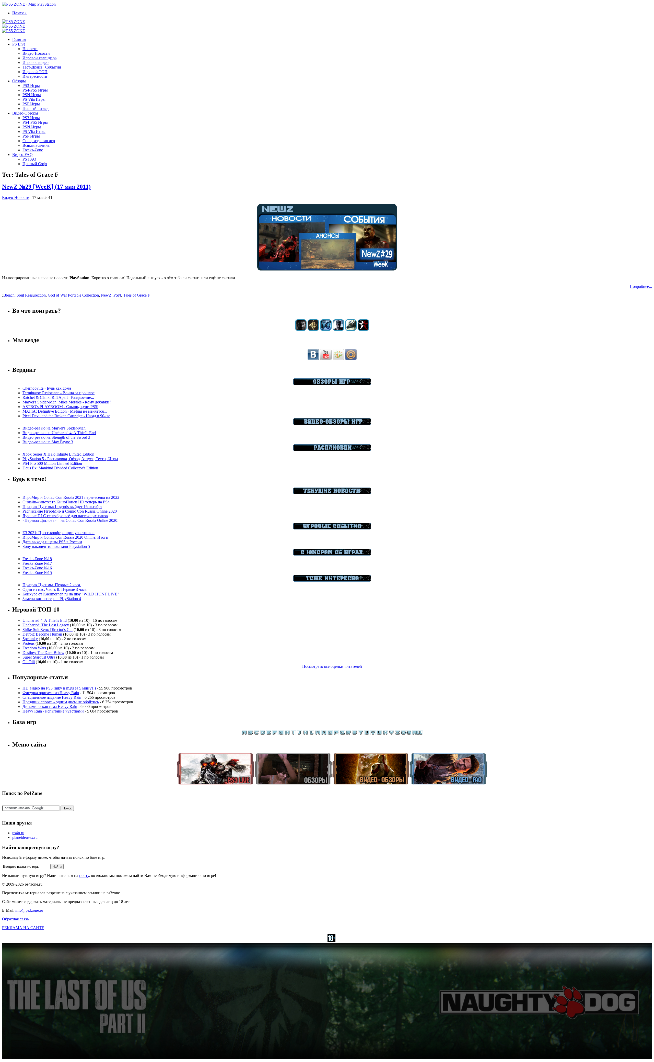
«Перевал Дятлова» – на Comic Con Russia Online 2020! (70, 520)
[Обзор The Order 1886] (313, 329)
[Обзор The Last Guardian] (351, 329)
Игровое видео (35, 62)
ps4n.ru (18, 833)
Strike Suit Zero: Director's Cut (47, 629)
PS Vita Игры (33, 99)
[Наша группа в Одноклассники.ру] (338, 359)
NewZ (106, 295)
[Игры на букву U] (366, 733)
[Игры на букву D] (262, 733)
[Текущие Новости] (332, 493)
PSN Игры (31, 95)
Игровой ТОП (35, 72)
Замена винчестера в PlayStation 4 (51, 598)
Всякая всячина (36, 145)
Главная (19, 39)
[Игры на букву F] (274, 733)
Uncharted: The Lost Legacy (45, 625)
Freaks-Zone (32, 150)
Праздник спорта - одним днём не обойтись (60, 702)
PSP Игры (31, 104)
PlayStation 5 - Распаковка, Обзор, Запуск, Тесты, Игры (70, 459)
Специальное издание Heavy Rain (51, 697)
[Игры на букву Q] (342, 733)
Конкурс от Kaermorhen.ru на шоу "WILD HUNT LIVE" (70, 594)
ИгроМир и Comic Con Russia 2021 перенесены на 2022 (70, 497)
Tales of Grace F (136, 295)
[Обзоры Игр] (332, 383)
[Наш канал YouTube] (326, 359)
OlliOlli (28, 662)
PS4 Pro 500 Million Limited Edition (52, 463)
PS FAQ (29, 159)
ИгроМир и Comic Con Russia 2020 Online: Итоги (65, 537)
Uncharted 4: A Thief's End (44, 620)
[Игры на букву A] (244, 733)
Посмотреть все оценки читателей (332, 666)
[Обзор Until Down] (326, 329)
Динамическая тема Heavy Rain (49, 706)
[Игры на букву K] (305, 733)
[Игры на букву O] (330, 733)
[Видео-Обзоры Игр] (332, 423)
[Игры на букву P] (336, 733)
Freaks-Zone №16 (37, 568)
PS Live (18, 44)
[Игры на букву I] (293, 733)
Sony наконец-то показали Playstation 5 (56, 546)
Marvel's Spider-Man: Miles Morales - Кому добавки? (66, 402)
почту (84, 875)
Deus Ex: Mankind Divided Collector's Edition (60, 468)
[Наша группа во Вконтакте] (313, 359)
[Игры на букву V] (373, 733)
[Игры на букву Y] (391, 733)
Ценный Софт (34, 164)
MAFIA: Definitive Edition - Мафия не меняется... (64, 411)
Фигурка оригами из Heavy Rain (50, 693)
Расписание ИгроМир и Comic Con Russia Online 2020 (69, 511)
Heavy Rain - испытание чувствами (53, 711)
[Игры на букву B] (250, 733)
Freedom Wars (34, 648)
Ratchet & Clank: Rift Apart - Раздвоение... (58, 397)
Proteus (28, 643)
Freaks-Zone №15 (37, 572)
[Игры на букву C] (256, 733)
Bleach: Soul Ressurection (24, 295)
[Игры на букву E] (268, 733)
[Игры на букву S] (354, 733)
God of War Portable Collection (73, 295)
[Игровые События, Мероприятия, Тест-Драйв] (332, 528)
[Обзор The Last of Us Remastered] (301, 329)
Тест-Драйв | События (41, 67)
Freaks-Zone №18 (37, 559)
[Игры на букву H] (287, 733)
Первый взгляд (35, 108)
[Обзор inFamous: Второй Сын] (363, 329)
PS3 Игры (31, 85)
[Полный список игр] (417, 733)
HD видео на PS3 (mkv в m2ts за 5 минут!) (59, 688)
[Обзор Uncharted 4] (338, 329)
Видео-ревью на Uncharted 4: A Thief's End (59, 433)
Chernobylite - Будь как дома (46, 388)
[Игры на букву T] (360, 733)
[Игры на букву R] (348, 733)
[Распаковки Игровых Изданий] (332, 449)
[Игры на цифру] (406, 733)
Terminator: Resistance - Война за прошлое (58, 393)
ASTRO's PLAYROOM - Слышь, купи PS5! (60, 406)
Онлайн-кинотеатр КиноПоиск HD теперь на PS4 (66, 502)
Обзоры (19, 81)
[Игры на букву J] (299, 733)
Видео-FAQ (22, 154)
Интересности (34, 76)
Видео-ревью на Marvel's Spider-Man (54, 428)
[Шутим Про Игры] (332, 554)
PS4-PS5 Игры (35, 90)
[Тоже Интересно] (332, 580)
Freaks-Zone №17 (37, 563)
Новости (30, 49)
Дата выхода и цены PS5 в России (52, 542)
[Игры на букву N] (323, 733)
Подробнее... (641, 286)
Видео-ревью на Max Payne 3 (47, 442)
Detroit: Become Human (42, 634)
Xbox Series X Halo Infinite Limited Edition (58, 454)
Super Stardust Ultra (38, 657)
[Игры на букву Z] (397, 733)
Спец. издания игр (38, 141)
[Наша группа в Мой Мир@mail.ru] (351, 359)
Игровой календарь (39, 58)
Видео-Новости (36, 53)
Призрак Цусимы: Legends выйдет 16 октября (62, 506)
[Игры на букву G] (281, 733)
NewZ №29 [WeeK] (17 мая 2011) (46, 186)
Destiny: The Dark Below (43, 652)
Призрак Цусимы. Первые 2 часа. (51, 585)
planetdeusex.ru (25, 837)
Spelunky (30, 639)
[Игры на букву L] (311, 733)
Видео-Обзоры (25, 113)
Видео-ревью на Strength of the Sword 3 (56, 437)
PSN (117, 295)
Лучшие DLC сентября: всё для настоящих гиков (65, 516)
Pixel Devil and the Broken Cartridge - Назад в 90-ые (66, 416)
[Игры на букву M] (317, 733)
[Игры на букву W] (379, 733)
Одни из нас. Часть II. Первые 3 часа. (54, 589)
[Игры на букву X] (385, 733)
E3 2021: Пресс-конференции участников (58, 532)
